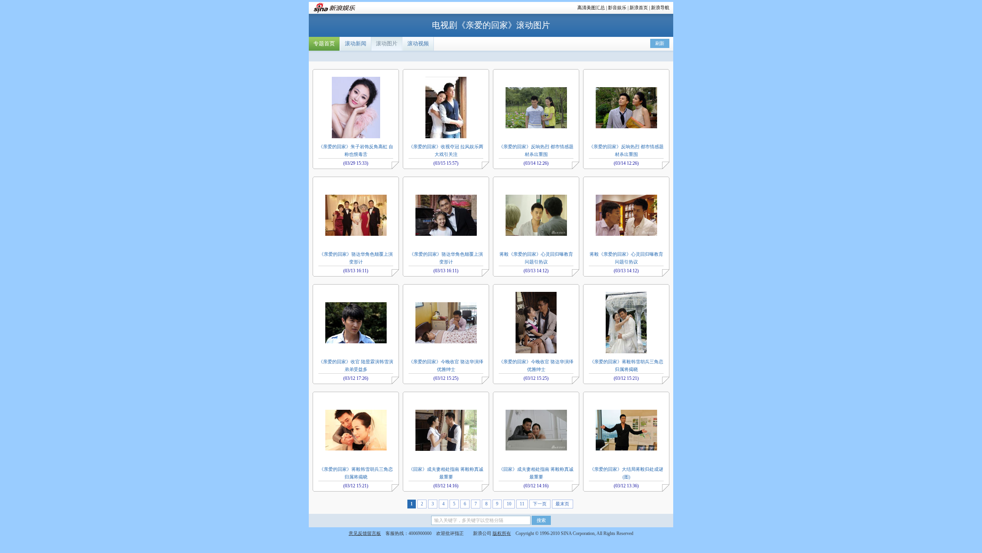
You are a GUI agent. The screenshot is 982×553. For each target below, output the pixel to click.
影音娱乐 (617, 7)
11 (522, 504)
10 (509, 504)
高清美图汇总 (591, 7)
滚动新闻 (355, 43)
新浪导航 (660, 7)
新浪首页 (638, 7)
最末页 (562, 504)
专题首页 (324, 43)
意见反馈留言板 (365, 533)
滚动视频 (418, 43)
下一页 (540, 504)
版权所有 (502, 533)
